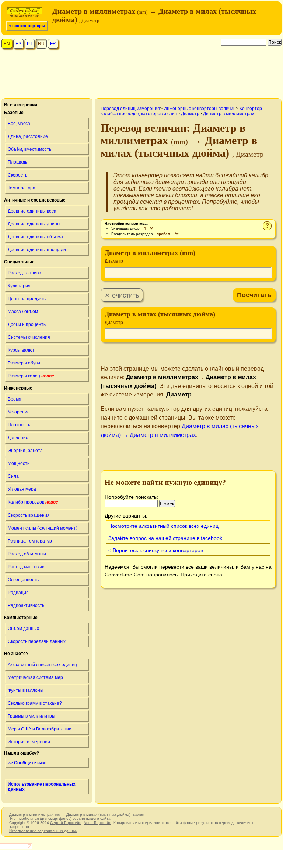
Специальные (19, 261)
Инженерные (18, 388)
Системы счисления (29, 337)
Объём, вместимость (29, 149)
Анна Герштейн (97, 823)
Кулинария (19, 285)
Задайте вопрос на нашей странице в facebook (165, 538)
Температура (21, 188)
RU (41, 43)
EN (7, 43)
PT (29, 43)
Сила (13, 476)
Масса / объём (23, 311)
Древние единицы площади (37, 249)
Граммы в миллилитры (31, 716)
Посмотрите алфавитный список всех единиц (163, 526)
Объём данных (23, 628)
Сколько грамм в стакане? (35, 703)
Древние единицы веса (32, 211)
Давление (18, 437)
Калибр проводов (33, 502)
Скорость (17, 175)
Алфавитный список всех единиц (42, 664)
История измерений (29, 741)
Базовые (14, 112)
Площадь (17, 162)
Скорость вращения (29, 515)
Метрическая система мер (35, 677)
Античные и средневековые (35, 200)
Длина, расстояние (28, 136)
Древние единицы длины (34, 224)
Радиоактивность (26, 605)
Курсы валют (21, 350)
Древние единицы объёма (35, 236)
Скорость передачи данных (37, 641)
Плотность (19, 424)
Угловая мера (22, 489)
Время (14, 399)
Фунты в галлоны (25, 690)
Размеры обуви (24, 363)
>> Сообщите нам (27, 762)
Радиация (18, 592)
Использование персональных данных (42, 787)
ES (18, 43)
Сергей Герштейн (65, 823)
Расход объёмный (27, 553)
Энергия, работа (25, 450)
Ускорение (19, 412)
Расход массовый (26, 566)
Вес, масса (19, 123)
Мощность (18, 463)
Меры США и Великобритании (39, 729)
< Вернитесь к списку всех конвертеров (155, 550)
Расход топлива (24, 272)
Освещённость (23, 579)
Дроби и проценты (27, 324)
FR (53, 43)
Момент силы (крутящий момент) (42, 528)
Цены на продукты (27, 298)
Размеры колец (31, 375)
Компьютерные (21, 617)
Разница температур (30, 541)
